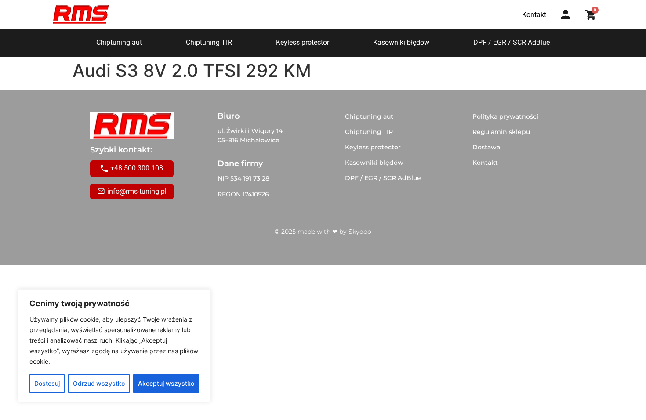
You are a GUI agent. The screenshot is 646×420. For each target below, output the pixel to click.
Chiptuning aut (119, 42)
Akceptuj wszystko (166, 383)
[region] (114, 345)
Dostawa (486, 147)
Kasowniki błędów (401, 42)
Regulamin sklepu (501, 132)
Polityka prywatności (505, 116)
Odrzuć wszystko (99, 383)
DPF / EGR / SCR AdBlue (511, 42)
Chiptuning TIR (209, 42)
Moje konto (568, 23)
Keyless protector (302, 42)
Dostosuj (47, 383)
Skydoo (359, 231)
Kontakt (485, 163)
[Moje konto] (565, 14)
